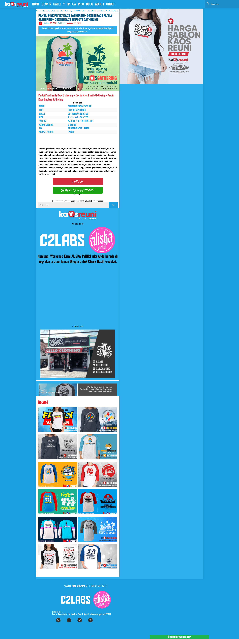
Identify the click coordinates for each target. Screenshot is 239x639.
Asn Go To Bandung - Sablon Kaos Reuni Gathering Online (80, 515)
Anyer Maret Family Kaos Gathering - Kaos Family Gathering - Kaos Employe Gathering (81, 460)
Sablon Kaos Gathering (91, 11)
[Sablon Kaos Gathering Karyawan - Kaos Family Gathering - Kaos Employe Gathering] (97, 419)
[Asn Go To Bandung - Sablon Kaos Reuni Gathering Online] (97, 501)
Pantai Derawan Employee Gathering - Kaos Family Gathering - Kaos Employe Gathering (96, 389)
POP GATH (77, 11)
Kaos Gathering (66, 11)
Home (38, 11)
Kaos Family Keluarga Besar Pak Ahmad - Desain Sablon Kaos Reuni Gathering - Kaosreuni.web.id (42, 515)
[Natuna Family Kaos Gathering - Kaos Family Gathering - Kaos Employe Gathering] (97, 556)
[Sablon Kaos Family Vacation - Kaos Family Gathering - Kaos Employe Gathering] (57, 419)
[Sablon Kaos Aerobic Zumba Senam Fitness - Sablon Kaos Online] (57, 529)
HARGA (77, 181)
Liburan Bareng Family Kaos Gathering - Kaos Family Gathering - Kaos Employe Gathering (41, 460)
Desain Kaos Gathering (51, 11)
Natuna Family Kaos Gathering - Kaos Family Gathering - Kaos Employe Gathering (81, 570)
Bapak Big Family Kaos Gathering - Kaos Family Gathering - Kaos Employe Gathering (41, 570)
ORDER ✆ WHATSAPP (78, 190)
